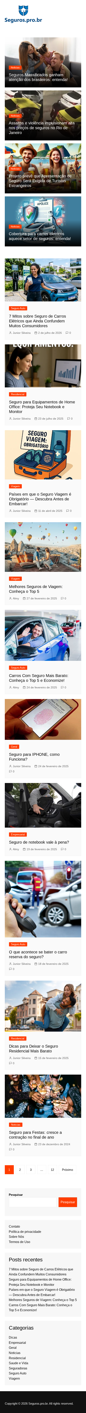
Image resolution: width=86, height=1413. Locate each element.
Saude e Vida (18, 1363)
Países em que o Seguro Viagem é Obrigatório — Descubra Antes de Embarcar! (40, 499)
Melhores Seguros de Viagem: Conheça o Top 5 (43, 1300)
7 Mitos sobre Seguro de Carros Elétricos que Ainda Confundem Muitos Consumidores (37, 321)
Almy (16, 598)
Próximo (67, 1169)
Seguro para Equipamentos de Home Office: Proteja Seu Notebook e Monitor (42, 407)
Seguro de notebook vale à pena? (39, 842)
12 (52, 1169)
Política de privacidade (25, 1231)
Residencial (17, 394)
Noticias (15, 67)
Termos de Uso (19, 1242)
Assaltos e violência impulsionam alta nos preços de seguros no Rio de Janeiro (42, 128)
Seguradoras (18, 1368)
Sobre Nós (16, 1236)
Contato (14, 1226)
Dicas (13, 1337)
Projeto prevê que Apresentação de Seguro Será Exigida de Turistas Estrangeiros (40, 181)
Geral (14, 746)
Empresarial (18, 834)
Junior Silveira (22, 332)
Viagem (15, 486)
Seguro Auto (18, 308)
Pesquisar (16, 1194)
